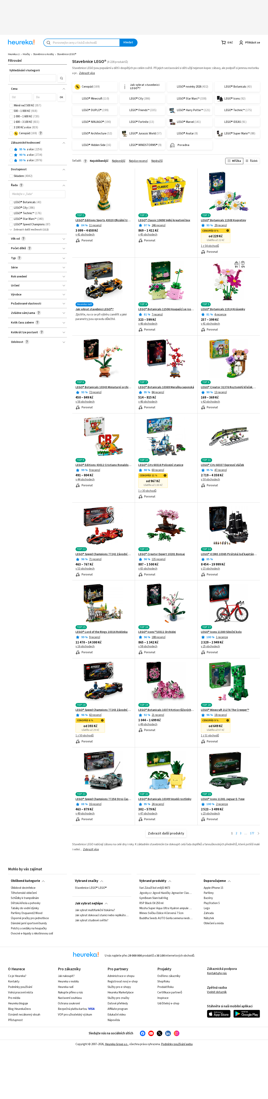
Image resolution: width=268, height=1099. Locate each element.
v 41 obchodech (85, 235)
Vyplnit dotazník (217, 992)
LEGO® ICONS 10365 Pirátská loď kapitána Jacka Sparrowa (229, 554)
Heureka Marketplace (121, 992)
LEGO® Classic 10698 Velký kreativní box (164, 220)
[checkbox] (11, 105)
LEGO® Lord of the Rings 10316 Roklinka (102, 632)
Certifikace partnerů (169, 992)
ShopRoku (163, 981)
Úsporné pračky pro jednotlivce (30, 918)
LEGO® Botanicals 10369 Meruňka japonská (166, 387)
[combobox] (81, 43)
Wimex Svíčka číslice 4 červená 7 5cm (161, 913)
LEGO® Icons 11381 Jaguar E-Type (222, 799)
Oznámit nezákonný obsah (24, 1015)
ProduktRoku (165, 987)
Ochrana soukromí (69, 1003)
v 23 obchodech (210, 814)
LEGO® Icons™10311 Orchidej (157, 632)
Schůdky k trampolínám (25, 898)
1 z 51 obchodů (210, 736)
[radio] (11, 149)
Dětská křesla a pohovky (25, 903)
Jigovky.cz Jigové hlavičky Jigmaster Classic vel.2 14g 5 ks (166, 893)
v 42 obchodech (210, 402)
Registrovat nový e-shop (123, 981)
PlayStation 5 (212, 903)
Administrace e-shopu (121, 976)
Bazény (208, 898)
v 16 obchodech (85, 647)
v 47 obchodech (147, 814)
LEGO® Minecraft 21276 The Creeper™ (225, 710)
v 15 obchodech (210, 569)
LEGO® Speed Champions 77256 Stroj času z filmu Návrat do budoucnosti (103, 799)
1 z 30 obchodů (147, 491)
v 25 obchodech (210, 647)
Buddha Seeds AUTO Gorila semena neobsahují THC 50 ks (166, 918)
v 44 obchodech (85, 480)
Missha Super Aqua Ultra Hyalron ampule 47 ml (166, 908)
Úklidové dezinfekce (23, 888)
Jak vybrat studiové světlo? (91, 920)
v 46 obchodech (147, 324)
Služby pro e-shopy (119, 987)
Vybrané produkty (152, 881)
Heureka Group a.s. (116, 1044)
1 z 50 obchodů (85, 736)
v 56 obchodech (85, 402)
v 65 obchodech (147, 569)
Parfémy (209, 893)
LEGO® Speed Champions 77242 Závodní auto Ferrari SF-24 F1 (103, 554)
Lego (207, 908)
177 (252, 833)
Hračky (26, 54)
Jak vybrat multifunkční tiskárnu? (95, 910)
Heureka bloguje (18, 1003)
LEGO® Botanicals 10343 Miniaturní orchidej (103, 387)
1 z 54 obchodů (210, 246)
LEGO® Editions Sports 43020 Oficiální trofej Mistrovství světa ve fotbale (103, 220)
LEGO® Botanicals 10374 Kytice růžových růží (166, 710)
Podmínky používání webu (177, 1044)
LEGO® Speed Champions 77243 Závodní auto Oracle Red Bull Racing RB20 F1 (103, 710)
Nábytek (209, 918)
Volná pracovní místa (20, 992)
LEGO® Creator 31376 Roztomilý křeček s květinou (229, 387)
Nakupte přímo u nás (70, 992)
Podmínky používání (20, 987)
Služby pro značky (118, 998)
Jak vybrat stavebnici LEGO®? (95, 309)
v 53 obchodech (85, 569)
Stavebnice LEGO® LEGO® (91, 888)
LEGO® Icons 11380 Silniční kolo (221, 632)
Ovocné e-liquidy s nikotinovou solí (32, 934)
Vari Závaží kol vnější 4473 (154, 888)
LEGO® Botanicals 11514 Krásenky (223, 309)
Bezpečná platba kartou (72, 1009)
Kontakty (13, 981)
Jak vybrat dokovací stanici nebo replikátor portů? (102, 915)
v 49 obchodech (147, 725)
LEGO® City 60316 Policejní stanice (160, 465)
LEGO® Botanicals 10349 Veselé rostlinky (164, 799)
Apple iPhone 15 (213, 888)
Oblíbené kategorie (25, 881)
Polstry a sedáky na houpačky (29, 928)
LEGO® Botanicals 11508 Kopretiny (223, 220)
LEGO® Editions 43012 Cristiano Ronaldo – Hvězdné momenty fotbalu (103, 465)
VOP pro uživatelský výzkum (75, 1015)
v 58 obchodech (147, 647)
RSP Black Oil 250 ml (151, 903)
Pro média (14, 998)
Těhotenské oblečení (24, 893)
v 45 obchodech (147, 235)
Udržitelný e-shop (168, 1003)
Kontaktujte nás (217, 973)
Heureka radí (65, 987)
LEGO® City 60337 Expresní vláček (222, 465)
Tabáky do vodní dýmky (25, 908)
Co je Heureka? (17, 976)
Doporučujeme (215, 881)
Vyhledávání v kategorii (24, 70)
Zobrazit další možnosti (28, 229)
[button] (32, 78)
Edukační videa (117, 1015)
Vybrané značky (86, 881)
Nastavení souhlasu (70, 998)
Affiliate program (118, 1009)
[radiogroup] (37, 155)
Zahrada (209, 913)
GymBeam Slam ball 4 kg (153, 898)
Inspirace (163, 998)
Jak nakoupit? (66, 976)
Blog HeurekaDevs (19, 1009)
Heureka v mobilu (68, 981)
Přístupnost (15, 1020)
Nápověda (114, 1020)
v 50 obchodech (210, 480)
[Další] (258, 833)
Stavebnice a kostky (43, 54)
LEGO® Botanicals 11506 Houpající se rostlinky (166, 309)
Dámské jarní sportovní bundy (29, 923)
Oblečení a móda (214, 923)
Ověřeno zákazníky (168, 976)
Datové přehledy (118, 1003)
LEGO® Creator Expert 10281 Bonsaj (161, 554)
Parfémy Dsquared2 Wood (26, 913)
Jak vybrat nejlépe (89, 903)
